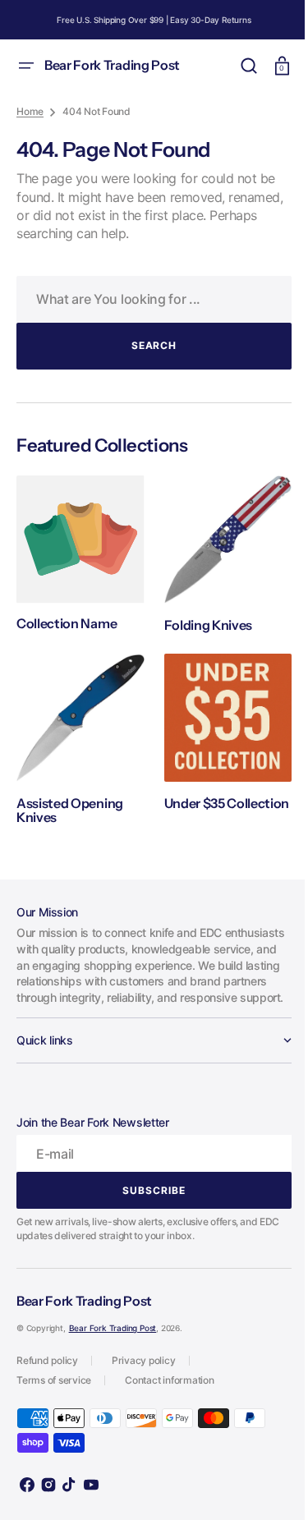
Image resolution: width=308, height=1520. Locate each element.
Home (30, 111)
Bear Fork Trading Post (113, 1332)
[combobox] (147, 299)
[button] (26, 66)
